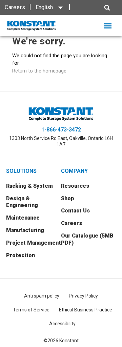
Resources (75, 186)
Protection (20, 255)
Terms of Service (31, 309)
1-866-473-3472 (61, 129)
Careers (15, 7)
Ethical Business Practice (85, 309)
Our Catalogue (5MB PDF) (87, 239)
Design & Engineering (22, 202)
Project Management (33, 243)
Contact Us (75, 210)
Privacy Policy (83, 296)
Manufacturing (25, 230)
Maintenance (23, 218)
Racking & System (29, 186)
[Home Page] (31, 26)
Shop (67, 198)
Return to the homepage (39, 71)
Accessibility (62, 323)
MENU (112, 25)
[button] (93, 7)
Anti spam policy (41, 296)
